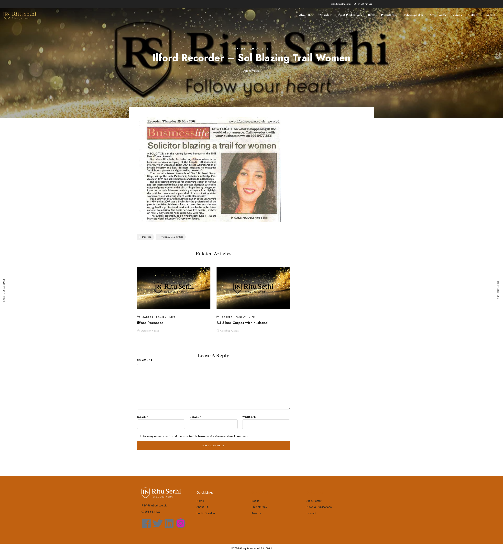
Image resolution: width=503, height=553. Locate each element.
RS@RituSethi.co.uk (154, 505)
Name (141, 417)
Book (371, 15)
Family (254, 48)
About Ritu (306, 15)
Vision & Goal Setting (172, 237)
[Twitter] (158, 523)
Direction (146, 237)
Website (249, 417)
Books (255, 500)
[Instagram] (180, 523)
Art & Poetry (438, 15)
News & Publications (348, 15)
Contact (489, 15)
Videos (457, 15)
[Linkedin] (169, 523)
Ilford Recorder (150, 322)
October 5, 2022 (229, 331)
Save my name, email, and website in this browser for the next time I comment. (196, 436)
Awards (324, 15)
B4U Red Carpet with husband (242, 322)
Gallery (473, 15)
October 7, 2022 (150, 331)
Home (200, 500)
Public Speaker (413, 15)
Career (240, 48)
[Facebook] (146, 523)
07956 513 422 (365, 4)
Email (194, 417)
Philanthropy (389, 15)
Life (265, 48)
